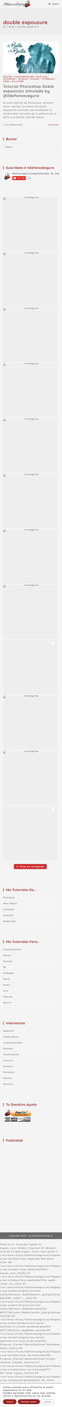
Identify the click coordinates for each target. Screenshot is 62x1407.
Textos (6, 979)
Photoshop (9, 79)
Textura (34, 79)
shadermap (9, 921)
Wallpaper (18, 81)
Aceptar (9, 1401)
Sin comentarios (14, 125)
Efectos (7, 76)
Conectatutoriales (12, 1042)
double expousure (28, 26)
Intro (5, 990)
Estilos (6, 985)
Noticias (7, 1078)
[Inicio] (4, 26)
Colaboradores (11, 1036)
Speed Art (8, 1031)
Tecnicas (23, 79)
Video (6, 81)
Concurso (8, 1060)
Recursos (8, 1084)
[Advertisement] (31, 1176)
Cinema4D (8, 909)
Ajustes (47, 1401)
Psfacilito (8, 1048)
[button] (30, 224)
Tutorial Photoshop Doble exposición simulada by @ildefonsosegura (28, 91)
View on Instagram (32, 866)
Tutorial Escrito (11, 1054)
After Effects (10, 903)
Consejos (8, 1066)
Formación (8, 1072)
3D (4, 967)
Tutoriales (48, 79)
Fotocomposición (24, 76)
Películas (41, 76)
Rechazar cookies (29, 1401)
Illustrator (8, 915)
